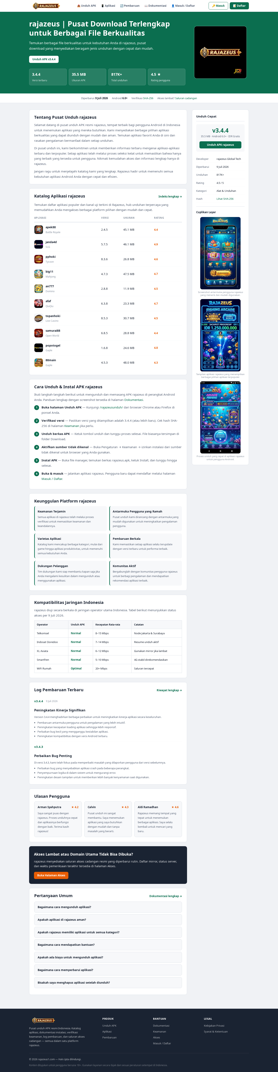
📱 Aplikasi (108, 6)
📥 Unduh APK (86, 6)
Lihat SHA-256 (225, 199)
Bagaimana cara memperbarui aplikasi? (65, 970)
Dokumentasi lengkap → (165, 896)
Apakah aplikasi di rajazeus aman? (62, 920)
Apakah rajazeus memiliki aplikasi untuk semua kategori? (78, 932)
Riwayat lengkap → (169, 690)
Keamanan (71, 426)
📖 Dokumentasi (155, 6)
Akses (156, 1037)
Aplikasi (107, 1031)
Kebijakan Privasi (214, 1025)
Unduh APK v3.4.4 (43, 59)
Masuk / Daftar (52, 478)
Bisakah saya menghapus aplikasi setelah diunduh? (74, 982)
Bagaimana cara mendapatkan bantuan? (66, 945)
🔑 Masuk (218, 6)
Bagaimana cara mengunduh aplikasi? (64, 907)
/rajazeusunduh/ (111, 407)
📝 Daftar (239, 6)
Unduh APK (109, 1025)
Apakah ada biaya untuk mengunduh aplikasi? (70, 957)
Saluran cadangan (186, 98)
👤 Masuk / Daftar (183, 6)
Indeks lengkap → (170, 196)
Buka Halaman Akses (51, 875)
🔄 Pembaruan (130, 6)
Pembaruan (109, 1037)
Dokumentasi (133, 399)
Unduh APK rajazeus (220, 145)
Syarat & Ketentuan (216, 1031)
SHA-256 (148, 98)
